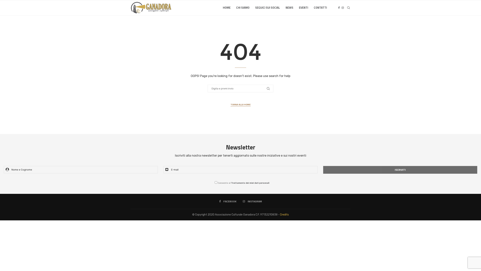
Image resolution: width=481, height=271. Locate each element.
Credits (284, 214)
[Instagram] (343, 7)
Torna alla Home (241, 104)
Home (227, 7)
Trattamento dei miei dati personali (250, 183)
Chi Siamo (243, 7)
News (289, 7)
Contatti (320, 7)
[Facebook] (339, 7)
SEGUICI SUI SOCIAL (267, 7)
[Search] (348, 7)
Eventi (303, 7)
